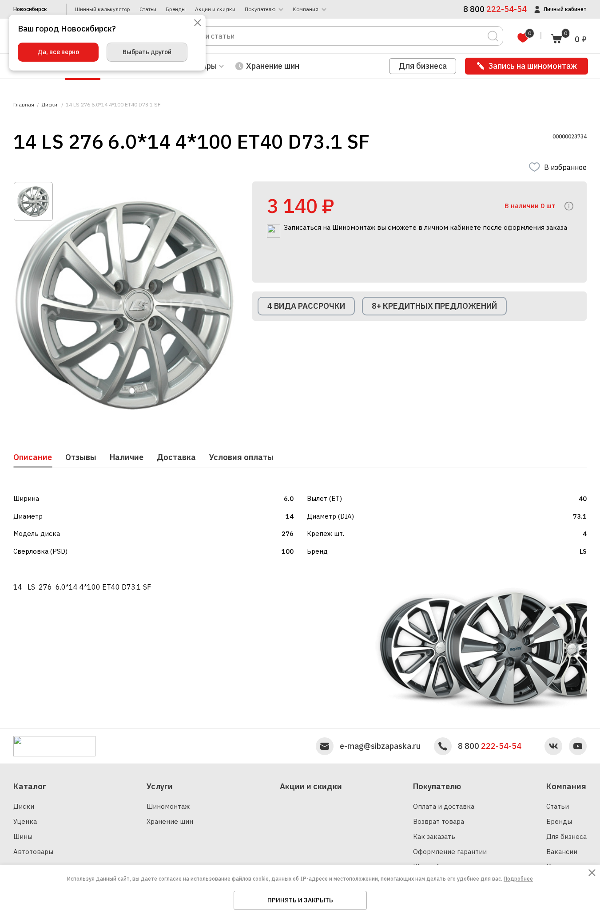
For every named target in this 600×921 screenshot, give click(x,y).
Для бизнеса (422, 66)
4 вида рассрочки (306, 306)
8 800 (489, 746)
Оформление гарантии (450, 851)
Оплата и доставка (443, 806)
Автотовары (33, 851)
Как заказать (434, 836)
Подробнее (518, 878)
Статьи (147, 9)
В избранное (565, 167)
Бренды (176, 9)
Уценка (25, 821)
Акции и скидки (215, 9)
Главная (23, 104)
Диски (23, 806)
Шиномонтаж (168, 806)
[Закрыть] (197, 23)
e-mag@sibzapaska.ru (380, 746)
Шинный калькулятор (102, 9)
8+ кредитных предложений (434, 306)
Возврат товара (438, 821)
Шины (22, 836)
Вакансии (561, 851)
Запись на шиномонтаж (533, 66)
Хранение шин (272, 66)
